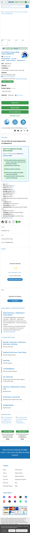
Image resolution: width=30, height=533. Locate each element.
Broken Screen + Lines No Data (11, 397)
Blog (16, 486)
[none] (15, 25)
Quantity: (12, 95)
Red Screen (14, 344)
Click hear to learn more (9, 331)
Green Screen (13, 342)
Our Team (5, 479)
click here (25, 128)
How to (5, 473)
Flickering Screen (15, 387)
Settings (4, 530)
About (4, 469)
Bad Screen (6, 387)
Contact (5, 476)
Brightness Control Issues (10, 352)
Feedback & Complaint (20, 479)
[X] (24, 130)
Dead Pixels (6, 360)
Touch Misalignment (8, 368)
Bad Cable (6, 342)
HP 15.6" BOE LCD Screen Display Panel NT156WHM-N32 (22, 435)
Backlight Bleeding (8, 405)
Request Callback (19, 476)
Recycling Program (8, 486)
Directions (5, 482)
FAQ (16, 482)
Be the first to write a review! (15, 279)
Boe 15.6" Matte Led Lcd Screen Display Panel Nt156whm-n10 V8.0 (8, 435)
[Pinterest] (27, 130)
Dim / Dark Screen (8, 377)
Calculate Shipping (7, 81)
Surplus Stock (18, 469)
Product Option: (8, 88)
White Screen (6, 344)
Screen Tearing (22, 352)
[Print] (21, 130)
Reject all (12, 530)
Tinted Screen (21, 342)
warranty (10, 217)
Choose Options (8, 431)
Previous (1, 429)
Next (28, 429)
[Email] (18, 130)
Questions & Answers (15, 296)
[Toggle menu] (2, 2)
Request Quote (18, 473)
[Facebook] (15, 130)
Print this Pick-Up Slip (21, 78)
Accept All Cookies (21, 530)
